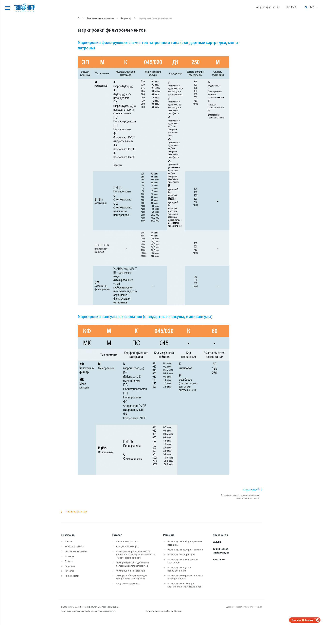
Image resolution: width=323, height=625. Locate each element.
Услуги (217, 542)
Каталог (117, 535)
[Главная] (79, 18)
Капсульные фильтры (127, 546)
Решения (168, 535)
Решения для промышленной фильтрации (182, 561)
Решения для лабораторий (181, 554)
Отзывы (69, 561)
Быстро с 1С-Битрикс (302, 619)
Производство (72, 576)
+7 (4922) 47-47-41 (268, 7)
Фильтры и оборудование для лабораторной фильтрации (131, 577)
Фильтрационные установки (131, 571)
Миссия (68, 542)
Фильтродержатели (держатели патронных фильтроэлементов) (132, 564)
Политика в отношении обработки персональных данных (88, 611)
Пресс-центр (220, 535)
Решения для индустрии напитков (185, 550)
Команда (69, 556)
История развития (74, 546)
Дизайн (229, 607)
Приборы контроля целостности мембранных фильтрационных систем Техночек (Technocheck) (135, 554)
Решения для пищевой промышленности (179, 569)
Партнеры (70, 566)
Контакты (219, 559)
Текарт (259, 607)
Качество (69, 571)
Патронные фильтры (126, 542)
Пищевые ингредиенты (128, 583)
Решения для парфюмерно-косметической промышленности (184, 585)
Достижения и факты (76, 551)
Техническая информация (221, 551)
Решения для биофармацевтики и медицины (185, 543)
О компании (68, 535)
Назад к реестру (76, 511)
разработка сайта (244, 607)
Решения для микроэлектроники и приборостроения (185, 577)
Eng (293, 7)
